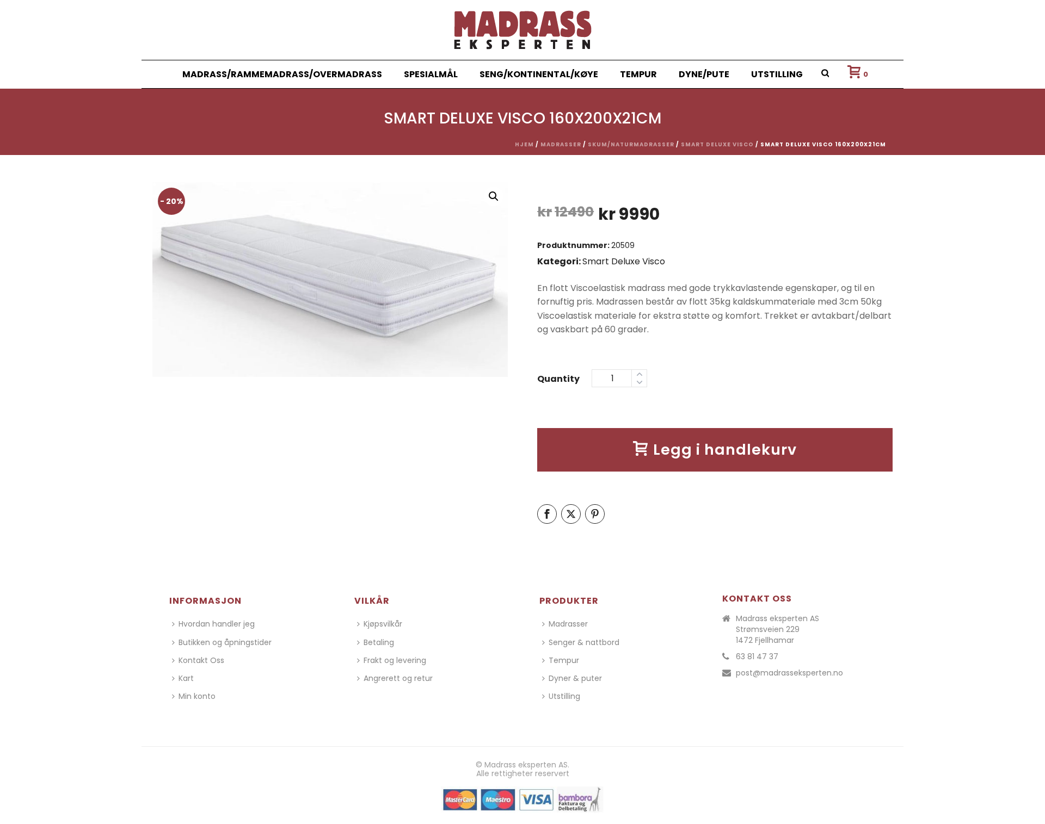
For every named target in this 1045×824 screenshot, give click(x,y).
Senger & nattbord (584, 642)
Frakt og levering (395, 660)
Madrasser (560, 144)
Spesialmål (431, 74)
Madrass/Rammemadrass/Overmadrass (282, 74)
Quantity (558, 379)
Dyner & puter (575, 678)
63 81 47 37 (757, 656)
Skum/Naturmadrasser (631, 144)
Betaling (379, 642)
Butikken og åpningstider (225, 642)
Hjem (524, 144)
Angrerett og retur (398, 678)
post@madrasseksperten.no (789, 673)
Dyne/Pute (704, 74)
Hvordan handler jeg (217, 623)
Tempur (638, 74)
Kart (186, 678)
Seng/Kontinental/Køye (539, 74)
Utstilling (777, 74)
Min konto (197, 696)
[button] (493, 196)
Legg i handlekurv (725, 449)
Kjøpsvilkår (383, 623)
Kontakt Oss (201, 660)
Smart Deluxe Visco (717, 144)
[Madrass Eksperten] (523, 30)
